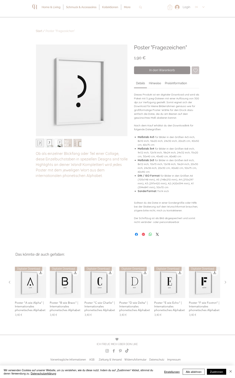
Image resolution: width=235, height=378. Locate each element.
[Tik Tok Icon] (127, 351)
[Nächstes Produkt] (225, 282)
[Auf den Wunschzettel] (195, 70)
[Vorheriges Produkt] (9, 282)
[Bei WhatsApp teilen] (150, 234)
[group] (117, 294)
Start (39, 31)
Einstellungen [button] (172, 372)
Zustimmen (216, 372)
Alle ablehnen (194, 372)
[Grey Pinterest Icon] (120, 351)
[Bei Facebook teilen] (136, 234)
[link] (140, 83)
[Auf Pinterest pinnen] (143, 234)
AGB (91, 359)
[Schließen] (230, 371)
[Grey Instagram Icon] (107, 351)
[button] (170, 7)
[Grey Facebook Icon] (113, 351)
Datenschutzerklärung (43, 373)
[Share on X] (157, 234)
